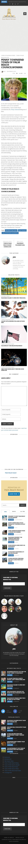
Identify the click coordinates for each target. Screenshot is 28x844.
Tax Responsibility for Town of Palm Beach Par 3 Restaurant (16, 748)
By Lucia (15, 745)
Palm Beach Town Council (11, 230)
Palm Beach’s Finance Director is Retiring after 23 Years (16, 698)
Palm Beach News (5, 296)
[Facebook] (10, 4)
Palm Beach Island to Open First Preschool (13, 298)
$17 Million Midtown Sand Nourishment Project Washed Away (15, 735)
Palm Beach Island (10, 473)
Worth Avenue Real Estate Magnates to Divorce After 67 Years (16, 524)
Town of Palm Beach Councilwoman (10, 233)
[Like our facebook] (15, 711)
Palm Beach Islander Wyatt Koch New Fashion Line (16, 721)
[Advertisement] (14, 36)
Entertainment (7, 759)
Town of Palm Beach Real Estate (12, 770)
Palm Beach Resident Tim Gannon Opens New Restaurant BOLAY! (15, 539)
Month (14, 511)
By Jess (15, 527)
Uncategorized (8, 772)
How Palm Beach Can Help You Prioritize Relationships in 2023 (16, 692)
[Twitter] (12, 4)
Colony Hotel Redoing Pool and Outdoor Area (13, 321)
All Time (22, 511)
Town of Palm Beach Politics (11, 768)
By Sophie (16, 548)
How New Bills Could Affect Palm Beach (16, 727)
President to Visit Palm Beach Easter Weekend (16, 516)
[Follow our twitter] (3, 711)
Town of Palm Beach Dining (11, 763)
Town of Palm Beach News (8, 55)
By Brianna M (16, 675)
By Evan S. (16, 563)
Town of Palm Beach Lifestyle (11, 765)
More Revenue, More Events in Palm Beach (16, 545)
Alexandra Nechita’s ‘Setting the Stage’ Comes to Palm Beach (16, 672)
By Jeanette (16, 555)
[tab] (5, 511)
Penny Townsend (15, 109)
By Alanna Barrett (18, 519)
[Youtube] (15, 4)
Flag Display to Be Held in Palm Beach (11, 345)
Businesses (7, 757)
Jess (4, 71)
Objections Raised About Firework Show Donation (12, 369)
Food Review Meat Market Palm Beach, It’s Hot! (16, 742)
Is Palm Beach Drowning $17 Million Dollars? (16, 552)
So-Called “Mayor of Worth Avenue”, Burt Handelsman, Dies (16, 679)
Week (5, 511)
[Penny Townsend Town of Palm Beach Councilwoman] (14, 89)
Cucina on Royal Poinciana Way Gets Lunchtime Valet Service (15, 560)
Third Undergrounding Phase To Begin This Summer (16, 531)
